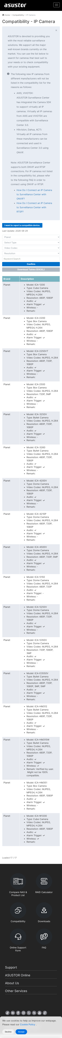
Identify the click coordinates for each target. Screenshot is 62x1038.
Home (7, 15)
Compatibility (18, 15)
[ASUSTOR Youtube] (39, 1013)
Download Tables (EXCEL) (31, 269)
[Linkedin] (13, 1013)
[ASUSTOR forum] (45, 1013)
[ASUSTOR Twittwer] (29, 1013)
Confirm (31, 264)
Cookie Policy (28, 1024)
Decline (8, 1032)
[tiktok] (7, 1013)
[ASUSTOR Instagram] (23, 1013)
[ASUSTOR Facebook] (18, 1013)
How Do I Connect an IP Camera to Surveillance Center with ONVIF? (34, 194)
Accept (21, 1032)
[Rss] (34, 1013)
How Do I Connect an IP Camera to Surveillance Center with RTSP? (34, 207)
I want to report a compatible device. (22, 225)
